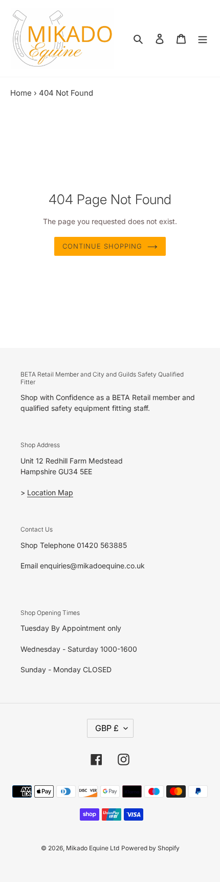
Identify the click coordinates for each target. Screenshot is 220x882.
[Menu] (202, 39)
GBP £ (107, 728)
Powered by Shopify (150, 848)
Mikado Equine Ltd (92, 848)
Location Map (50, 492)
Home (21, 93)
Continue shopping (102, 246)
